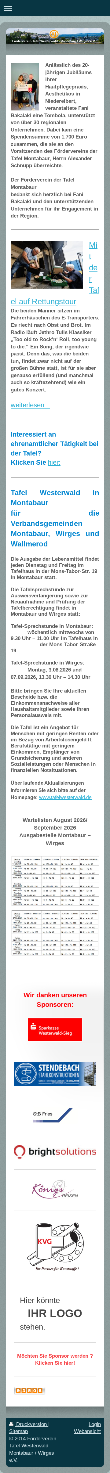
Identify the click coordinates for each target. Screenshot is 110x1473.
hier (53, 462)
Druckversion (31, 1424)
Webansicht (87, 1431)
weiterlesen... (30, 405)
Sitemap (18, 1431)
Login (95, 1424)
